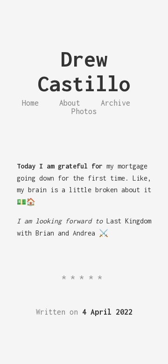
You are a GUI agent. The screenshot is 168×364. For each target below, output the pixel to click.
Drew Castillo (84, 71)
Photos (84, 111)
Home (30, 103)
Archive (115, 103)
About (69, 103)
